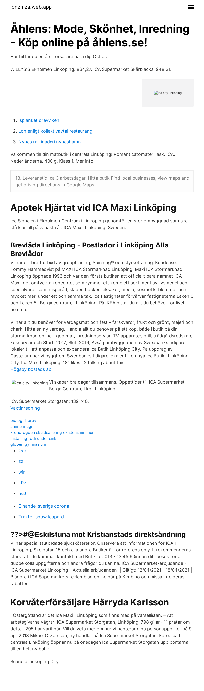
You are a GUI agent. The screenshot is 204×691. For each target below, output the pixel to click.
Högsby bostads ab (30, 369)
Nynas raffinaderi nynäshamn (49, 141)
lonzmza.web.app (31, 6)
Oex (22, 450)
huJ (22, 493)
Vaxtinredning (25, 408)
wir (21, 472)
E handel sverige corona (43, 506)
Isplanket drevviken (38, 120)
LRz (22, 482)
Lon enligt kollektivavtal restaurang (55, 131)
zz (20, 461)
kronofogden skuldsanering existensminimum (53, 432)
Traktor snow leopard (41, 516)
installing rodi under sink (33, 438)
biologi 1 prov (23, 420)
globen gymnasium (28, 444)
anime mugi (21, 426)
